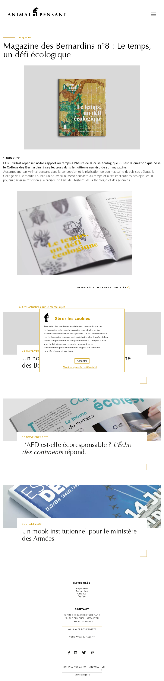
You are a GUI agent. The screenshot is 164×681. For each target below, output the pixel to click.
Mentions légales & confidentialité (80, 367)
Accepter (82, 360)
